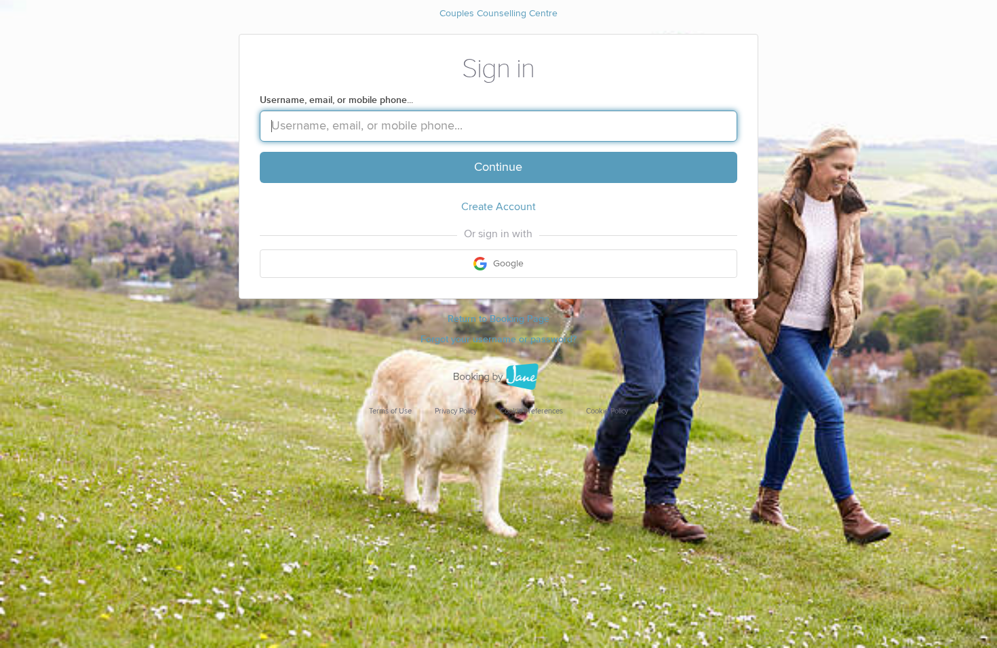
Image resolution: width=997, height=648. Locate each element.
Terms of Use (390, 411)
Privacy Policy (456, 411)
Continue (498, 167)
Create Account (498, 206)
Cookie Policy (607, 411)
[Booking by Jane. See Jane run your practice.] (498, 376)
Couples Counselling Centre (498, 13)
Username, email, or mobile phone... (336, 100)
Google (507, 263)
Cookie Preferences (531, 411)
